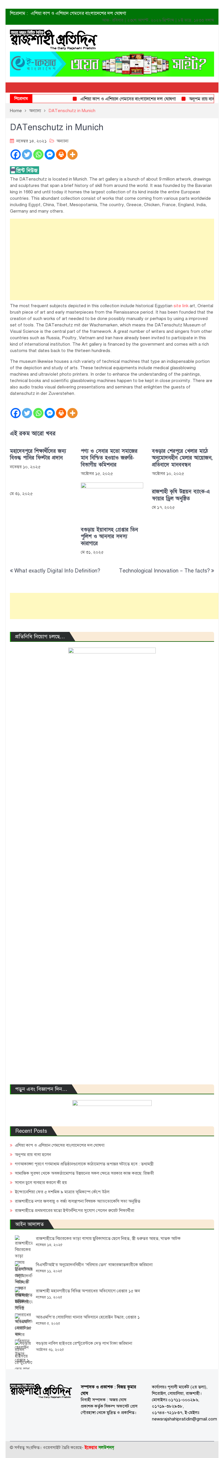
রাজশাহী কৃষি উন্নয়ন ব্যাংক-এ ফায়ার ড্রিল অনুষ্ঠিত (181, 495)
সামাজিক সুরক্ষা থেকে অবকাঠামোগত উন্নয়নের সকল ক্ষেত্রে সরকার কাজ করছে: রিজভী (84, 1173)
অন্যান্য (63, 141)
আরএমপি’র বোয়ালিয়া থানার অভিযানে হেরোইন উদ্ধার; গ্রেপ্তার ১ (88, 1317)
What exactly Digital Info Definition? (57, 571)
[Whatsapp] (38, 154)
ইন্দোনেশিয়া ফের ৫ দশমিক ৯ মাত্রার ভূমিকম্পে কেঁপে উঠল (62, 1191)
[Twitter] (27, 154)
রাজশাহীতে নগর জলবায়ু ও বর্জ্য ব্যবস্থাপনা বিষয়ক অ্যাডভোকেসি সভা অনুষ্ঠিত (77, 1201)
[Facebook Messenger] (50, 154)
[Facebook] (15, 154)
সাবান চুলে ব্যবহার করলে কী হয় (41, 1182)
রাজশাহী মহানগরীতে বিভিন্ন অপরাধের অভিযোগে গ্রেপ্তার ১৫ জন (88, 1290)
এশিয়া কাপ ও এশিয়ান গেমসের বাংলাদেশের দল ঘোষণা (78, 13)
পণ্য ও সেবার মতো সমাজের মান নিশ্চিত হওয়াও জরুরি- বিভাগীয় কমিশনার (109, 458)
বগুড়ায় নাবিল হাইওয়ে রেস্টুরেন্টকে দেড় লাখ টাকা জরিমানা (84, 1343)
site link (181, 305)
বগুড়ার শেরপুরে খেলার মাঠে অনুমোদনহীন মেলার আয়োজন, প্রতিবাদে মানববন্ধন (182, 458)
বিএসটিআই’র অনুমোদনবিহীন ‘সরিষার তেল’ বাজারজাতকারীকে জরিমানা (94, 1264)
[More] (72, 154)
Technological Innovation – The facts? (164, 571)
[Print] (61, 154)
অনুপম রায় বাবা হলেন (197, 99)
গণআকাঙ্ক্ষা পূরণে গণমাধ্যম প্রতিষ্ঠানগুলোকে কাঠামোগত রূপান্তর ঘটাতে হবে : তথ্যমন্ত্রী (84, 1164)
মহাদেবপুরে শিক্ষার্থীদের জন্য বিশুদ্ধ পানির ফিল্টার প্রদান (38, 454)
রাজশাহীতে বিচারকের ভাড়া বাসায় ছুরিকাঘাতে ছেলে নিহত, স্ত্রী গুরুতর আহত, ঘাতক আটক (108, 1238)
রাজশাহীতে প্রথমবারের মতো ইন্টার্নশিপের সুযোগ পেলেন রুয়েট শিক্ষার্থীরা (74, 1210)
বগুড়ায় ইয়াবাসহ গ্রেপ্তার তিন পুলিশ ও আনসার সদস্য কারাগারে (109, 536)
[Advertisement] (112, 259)
